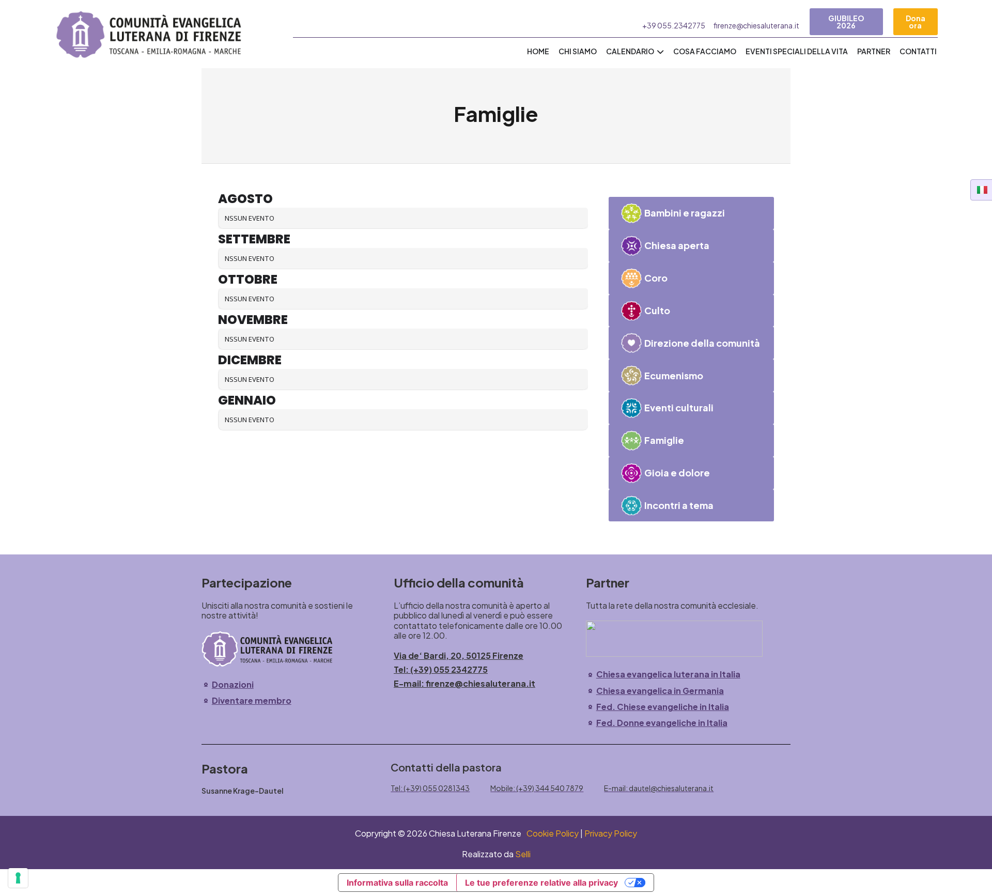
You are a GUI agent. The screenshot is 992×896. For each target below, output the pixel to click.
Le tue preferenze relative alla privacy (541, 882)
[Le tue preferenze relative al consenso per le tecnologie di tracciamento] (18, 878)
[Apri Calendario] (660, 51)
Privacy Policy (610, 833)
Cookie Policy (552, 833)
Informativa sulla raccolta (397, 882)
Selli (523, 853)
